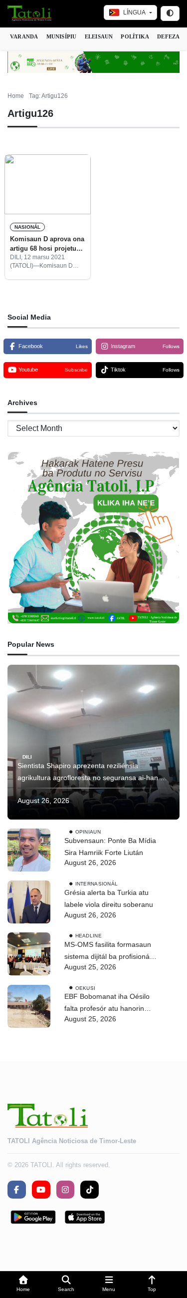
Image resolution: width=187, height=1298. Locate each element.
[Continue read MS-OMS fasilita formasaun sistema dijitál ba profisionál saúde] (28, 953)
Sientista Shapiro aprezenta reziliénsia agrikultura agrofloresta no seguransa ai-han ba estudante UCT (92, 773)
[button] (23, 1285)
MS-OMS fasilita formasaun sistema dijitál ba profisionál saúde (107, 951)
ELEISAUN (99, 36)
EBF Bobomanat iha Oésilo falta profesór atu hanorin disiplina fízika (107, 1003)
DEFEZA (168, 36)
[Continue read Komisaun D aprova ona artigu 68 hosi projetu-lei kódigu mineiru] (47, 184)
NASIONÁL (27, 227)
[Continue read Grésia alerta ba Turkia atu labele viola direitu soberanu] (28, 901)
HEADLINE (88, 935)
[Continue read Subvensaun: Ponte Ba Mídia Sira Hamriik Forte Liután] (28, 850)
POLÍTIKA (135, 36)
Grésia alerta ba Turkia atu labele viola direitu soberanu (108, 898)
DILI (27, 757)
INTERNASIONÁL (96, 883)
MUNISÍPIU (61, 36)
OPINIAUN (88, 832)
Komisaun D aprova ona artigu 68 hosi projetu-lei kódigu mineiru (47, 244)
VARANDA (24, 36)
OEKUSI (85, 987)
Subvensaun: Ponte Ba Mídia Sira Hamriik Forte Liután (110, 847)
